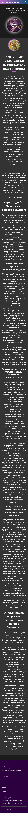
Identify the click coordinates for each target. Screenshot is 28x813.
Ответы (3, 791)
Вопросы (3, 783)
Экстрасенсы (5, 781)
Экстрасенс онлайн (10, 2)
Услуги (3, 789)
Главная (3, 779)
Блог (2, 785)
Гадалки (3, 787)
